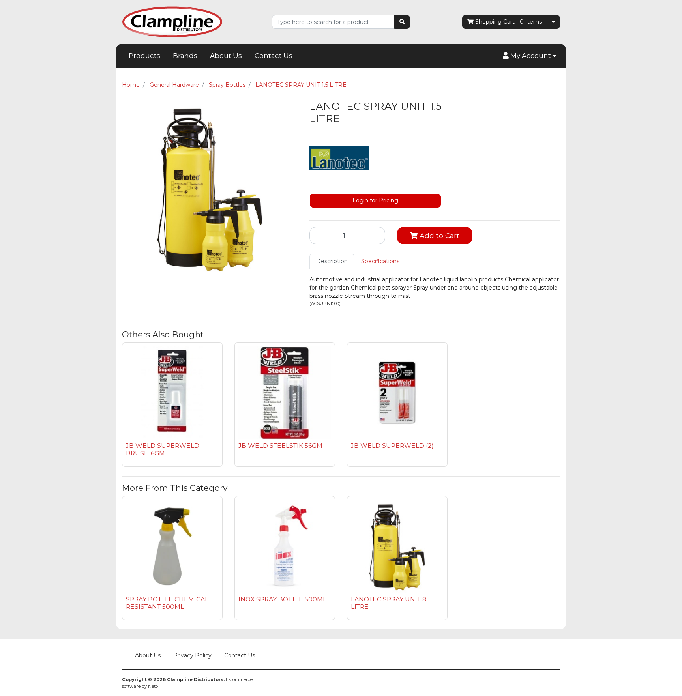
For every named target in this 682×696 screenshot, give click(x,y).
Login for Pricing (375, 200)
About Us (226, 56)
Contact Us (273, 56)
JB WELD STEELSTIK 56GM (280, 445)
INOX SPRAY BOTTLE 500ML (282, 599)
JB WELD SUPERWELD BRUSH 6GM (162, 449)
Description (332, 261)
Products (144, 56)
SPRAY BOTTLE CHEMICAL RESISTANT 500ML (167, 602)
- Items (508, 21)
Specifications (380, 261)
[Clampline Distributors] (172, 21)
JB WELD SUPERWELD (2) (392, 445)
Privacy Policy (192, 655)
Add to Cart (438, 235)
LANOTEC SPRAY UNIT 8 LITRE (388, 602)
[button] (530, 56)
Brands (185, 56)
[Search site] (402, 22)
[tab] (331, 261)
